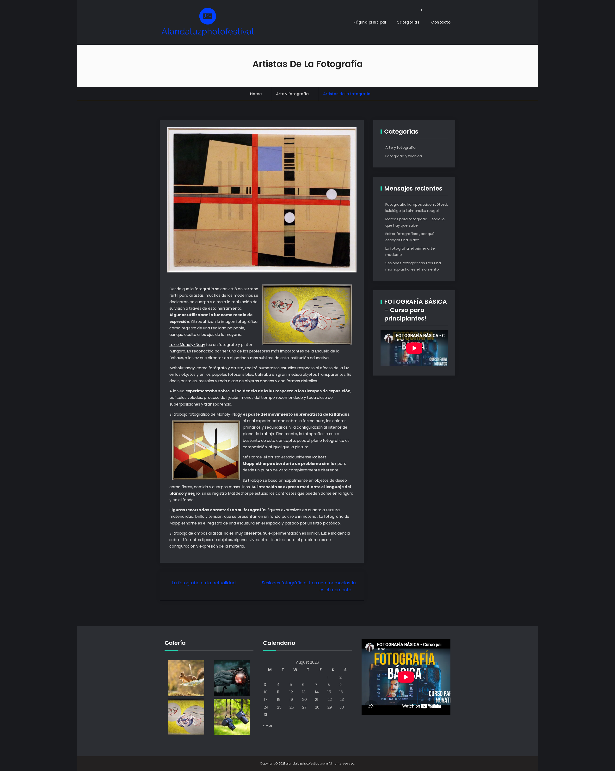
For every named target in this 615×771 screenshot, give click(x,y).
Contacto (440, 22)
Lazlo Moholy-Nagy (187, 344)
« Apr (268, 725)
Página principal (369, 22)
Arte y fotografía (292, 94)
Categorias (408, 22)
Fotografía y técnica (403, 156)
